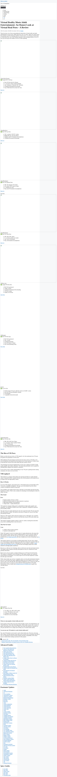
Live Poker (5, 727)
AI (4, 19)
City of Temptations (5, 3)
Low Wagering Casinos (8, 731)
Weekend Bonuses (7, 763)
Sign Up (2, 90)
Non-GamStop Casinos (8, 739)
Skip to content (4, 1)
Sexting (5, 14)
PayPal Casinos (6, 741)
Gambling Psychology (8, 716)
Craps (4, 710)
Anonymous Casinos (8, 695)
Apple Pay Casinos (7, 696)
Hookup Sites (6, 11)
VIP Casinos (6, 758)
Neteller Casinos (7, 736)
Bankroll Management (8, 697)
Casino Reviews (6, 706)
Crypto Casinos (6, 711)
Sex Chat (5, 746)
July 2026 (5, 769)
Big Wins (5, 700)
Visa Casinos (6, 760)
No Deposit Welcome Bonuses (10, 684)
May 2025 (5, 774)
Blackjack (5, 701)
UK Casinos (6, 756)
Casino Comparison (7, 704)
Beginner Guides (7, 699)
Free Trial (3, 346)
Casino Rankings (7, 705)
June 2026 (5, 770)
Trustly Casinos (6, 755)
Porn (4, 16)
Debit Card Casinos (7, 651)
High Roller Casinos (7, 719)
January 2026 (6, 771)
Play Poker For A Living (8, 663)
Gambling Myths (7, 715)
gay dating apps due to (12, 537)
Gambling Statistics (7, 717)
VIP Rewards (6, 759)
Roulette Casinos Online (8, 678)
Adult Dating (6, 12)
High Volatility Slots (7, 720)
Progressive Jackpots (7, 744)
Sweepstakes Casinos (8, 753)
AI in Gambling (6, 694)
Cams (4, 15)
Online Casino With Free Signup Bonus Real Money (9, 680)
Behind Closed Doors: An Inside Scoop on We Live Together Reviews (17, 642)
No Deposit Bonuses (7, 738)
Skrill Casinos (6, 750)
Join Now (3, 294)
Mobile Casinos (6, 735)
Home (4, 10)
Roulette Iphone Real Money (9, 666)
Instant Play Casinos (7, 722)
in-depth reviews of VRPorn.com (23, 564)
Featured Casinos (7, 712)
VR (4, 17)
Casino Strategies (7, 707)
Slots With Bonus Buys (8, 653)
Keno (4, 724)
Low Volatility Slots (7, 730)
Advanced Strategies (7, 691)
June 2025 (5, 772)
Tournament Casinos (7, 754)
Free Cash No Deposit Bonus (9, 648)
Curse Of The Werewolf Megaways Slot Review (8, 650)
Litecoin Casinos (7, 726)
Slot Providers (6, 751)
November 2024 (6, 775)
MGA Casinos (6, 734)
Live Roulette (6, 729)
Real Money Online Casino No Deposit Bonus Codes (10, 673)
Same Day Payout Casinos (9, 745)
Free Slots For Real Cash (8, 654)
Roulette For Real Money (9, 661)
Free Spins (5, 714)
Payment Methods (7, 740)
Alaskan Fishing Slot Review (9, 660)
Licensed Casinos (7, 725)
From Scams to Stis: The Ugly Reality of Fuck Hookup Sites (15, 640)
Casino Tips (6, 709)
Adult (4, 690)
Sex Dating (5, 748)
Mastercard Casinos (7, 732)
